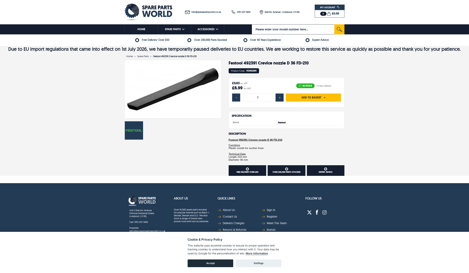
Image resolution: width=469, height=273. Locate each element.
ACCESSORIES (206, 29)
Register (272, 216)
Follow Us (313, 198)
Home (129, 56)
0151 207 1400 (242, 11)
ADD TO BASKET (313, 97)
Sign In (271, 210)
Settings (258, 263)
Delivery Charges (233, 223)
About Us (181, 198)
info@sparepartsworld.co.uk (205, 11)
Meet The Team (277, 223)
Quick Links (226, 198)
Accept (210, 263)
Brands (271, 229)
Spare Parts (143, 56)
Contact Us (230, 216)
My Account (328, 7)
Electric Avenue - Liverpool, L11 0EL (281, 11)
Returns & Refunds (234, 229)
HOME (141, 29)
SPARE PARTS (173, 29)
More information (257, 253)
